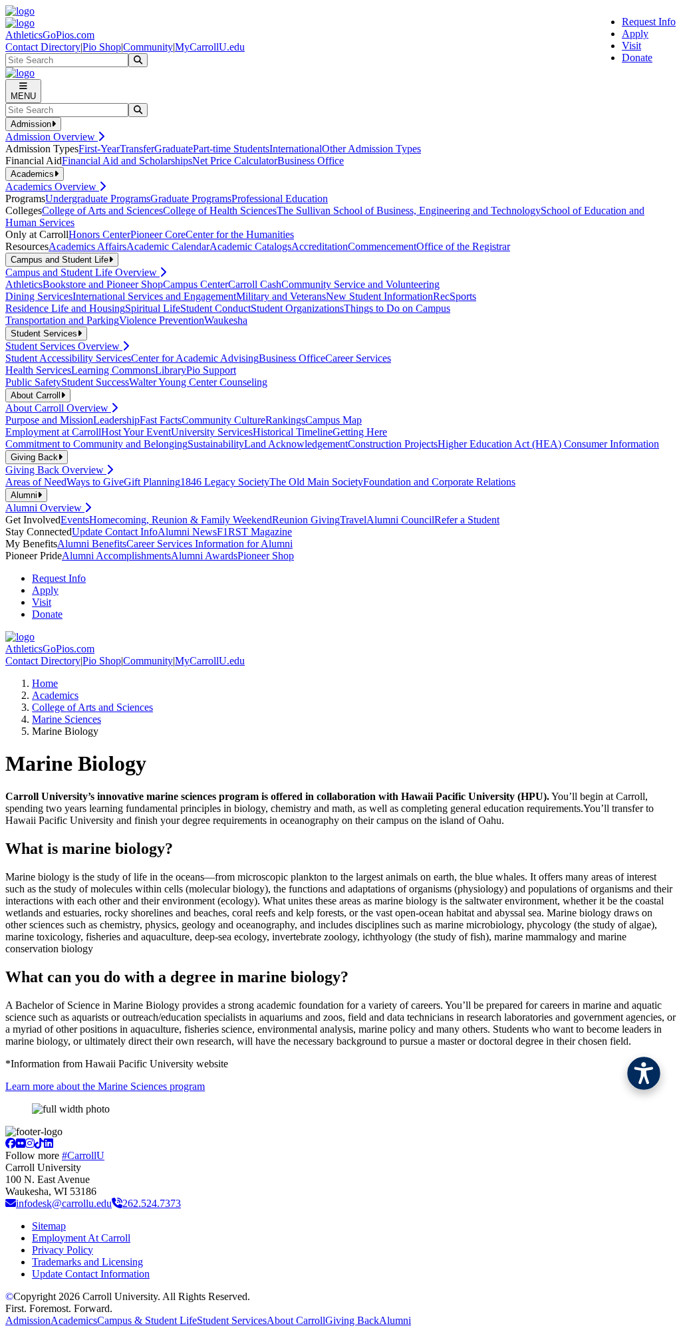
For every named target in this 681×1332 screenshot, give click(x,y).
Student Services (232, 1320)
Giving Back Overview (55, 469)
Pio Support (211, 370)
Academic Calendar (167, 246)
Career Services (358, 358)
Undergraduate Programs (97, 198)
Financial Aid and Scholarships (127, 160)
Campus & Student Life (147, 1320)
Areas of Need (36, 481)
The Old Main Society (316, 481)
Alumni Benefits (91, 543)
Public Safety (33, 382)
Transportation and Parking (62, 320)
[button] (643, 1073)
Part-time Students (231, 148)
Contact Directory (42, 47)
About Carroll (296, 1320)
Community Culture (223, 420)
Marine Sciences (66, 719)
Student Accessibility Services (68, 358)
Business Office (310, 160)
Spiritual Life (152, 308)
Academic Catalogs (250, 246)
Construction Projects (393, 444)
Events (75, 519)
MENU (23, 96)
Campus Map (333, 420)
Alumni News (187, 531)
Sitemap (49, 1226)
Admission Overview (51, 136)
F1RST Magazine (254, 531)
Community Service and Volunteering (360, 284)
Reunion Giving (306, 519)
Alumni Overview (44, 507)
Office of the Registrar (463, 246)
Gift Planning (152, 481)
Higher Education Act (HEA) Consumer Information (548, 444)
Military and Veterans (281, 296)
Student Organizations (297, 308)
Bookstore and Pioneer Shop (103, 284)
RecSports (454, 296)
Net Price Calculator (234, 160)
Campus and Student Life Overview (82, 272)
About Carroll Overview (58, 408)
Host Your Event (136, 432)
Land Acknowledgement (296, 444)
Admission (28, 1320)
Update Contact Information (91, 1273)
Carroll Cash (254, 284)
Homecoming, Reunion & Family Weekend (180, 519)
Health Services (38, 370)
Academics (55, 695)
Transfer (137, 148)
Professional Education (279, 198)
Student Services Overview (63, 346)
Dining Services (38, 296)
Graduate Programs (190, 198)
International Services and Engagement (154, 296)
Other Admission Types (371, 148)
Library (170, 370)
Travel (353, 519)
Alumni (395, 1320)
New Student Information (379, 296)
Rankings (285, 420)
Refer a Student (466, 519)
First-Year (99, 148)
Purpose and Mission (49, 420)
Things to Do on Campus (397, 308)
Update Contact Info (115, 531)
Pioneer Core (158, 234)
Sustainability (216, 444)
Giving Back (352, 1320)
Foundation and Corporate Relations (439, 481)
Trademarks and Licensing (87, 1261)
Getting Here (360, 432)
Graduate (173, 148)
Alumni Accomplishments (116, 555)
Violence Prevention (161, 320)
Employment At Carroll (81, 1238)
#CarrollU (83, 1155)
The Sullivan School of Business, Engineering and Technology (409, 210)
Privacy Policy (62, 1250)
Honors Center (99, 234)
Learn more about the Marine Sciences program (105, 1086)
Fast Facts (161, 420)
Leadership (116, 420)
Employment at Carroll (53, 432)
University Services (212, 432)
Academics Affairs (87, 246)
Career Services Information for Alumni (209, 543)
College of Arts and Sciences (102, 210)
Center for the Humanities (240, 234)
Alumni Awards (204, 555)
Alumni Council (400, 519)
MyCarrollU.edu (210, 47)
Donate (637, 57)
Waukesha (225, 320)
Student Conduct (215, 308)
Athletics (24, 284)
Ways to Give (95, 481)
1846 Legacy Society (224, 481)
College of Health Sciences (220, 210)
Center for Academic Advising (195, 358)
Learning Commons (113, 370)
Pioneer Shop (265, 555)
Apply (635, 33)
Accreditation (319, 246)
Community (148, 47)
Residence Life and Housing (65, 308)
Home (45, 683)
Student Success (95, 382)
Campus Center (195, 284)
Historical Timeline (293, 432)
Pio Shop (101, 47)
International (295, 148)
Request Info (649, 21)
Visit (631, 45)
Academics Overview (52, 186)
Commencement (382, 246)
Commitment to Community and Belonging (96, 444)
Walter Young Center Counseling (198, 382)
